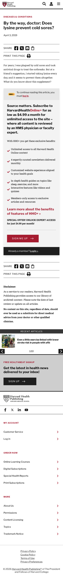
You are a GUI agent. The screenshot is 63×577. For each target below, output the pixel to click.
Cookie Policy (28, 555)
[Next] (60, 351)
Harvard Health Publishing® (27, 569)
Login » (34, 251)
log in (26, 96)
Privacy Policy (28, 551)
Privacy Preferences (31, 562)
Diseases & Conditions (18, 16)
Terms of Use (28, 558)
